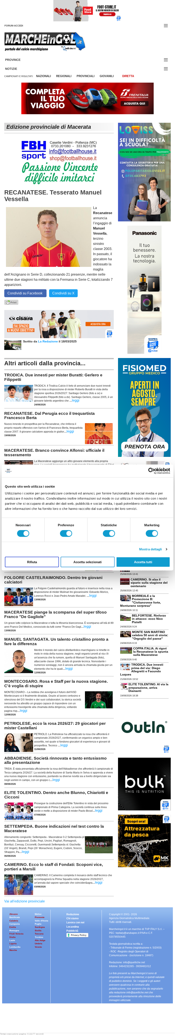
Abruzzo (13, 914)
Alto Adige (40, 940)
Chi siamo (72, 918)
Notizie (16, 68)
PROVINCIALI (86, 76)
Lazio (12, 940)
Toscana (39, 934)
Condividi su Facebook (25, 293)
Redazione (72, 914)
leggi (75, 400)
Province (17, 59)
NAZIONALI (43, 76)
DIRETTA (128, 76)
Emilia (12, 927)
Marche (13, 950)
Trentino (39, 937)
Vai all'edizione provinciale (24, 901)
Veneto (38, 947)
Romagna (14, 930)
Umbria (38, 943)
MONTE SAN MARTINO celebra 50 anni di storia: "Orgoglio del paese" (150, 635)
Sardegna (40, 927)
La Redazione (48, 341)
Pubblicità (72, 930)
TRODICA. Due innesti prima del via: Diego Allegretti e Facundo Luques (141, 669)
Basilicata (14, 917)
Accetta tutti (143, 562)
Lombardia (14, 947)
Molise (38, 914)
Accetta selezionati (87, 562)
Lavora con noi (75, 922)
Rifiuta (32, 562)
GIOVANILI (107, 76)
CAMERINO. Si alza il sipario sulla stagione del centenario (149, 583)
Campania (14, 924)
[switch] (66, 533)
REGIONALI (63, 76)
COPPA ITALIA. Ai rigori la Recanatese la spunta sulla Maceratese (150, 652)
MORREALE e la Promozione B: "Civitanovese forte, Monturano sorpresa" (140, 600)
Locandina (72, 926)
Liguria (13, 943)
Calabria (13, 921)
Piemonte (40, 917)
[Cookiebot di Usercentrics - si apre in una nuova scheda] (151, 471)
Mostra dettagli (150, 549)
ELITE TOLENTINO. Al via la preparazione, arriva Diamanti (148, 688)
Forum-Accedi (19, 25)
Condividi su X (63, 293)
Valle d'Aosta (41, 921)
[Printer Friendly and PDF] (11, 302)
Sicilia (38, 930)
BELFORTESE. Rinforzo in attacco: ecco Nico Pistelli (149, 619)
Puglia (38, 924)
